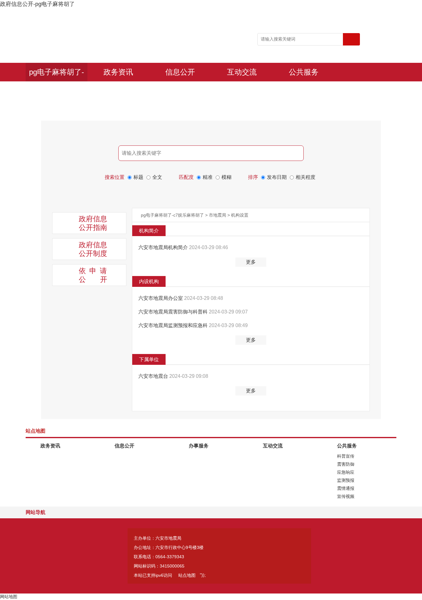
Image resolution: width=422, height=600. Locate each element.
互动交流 (242, 72)
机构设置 (239, 215)
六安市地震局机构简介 (163, 247)
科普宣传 (345, 456)
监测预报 (345, 480)
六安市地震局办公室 (161, 298)
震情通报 (345, 488)
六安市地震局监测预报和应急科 (173, 325)
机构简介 (149, 230)
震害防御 (345, 464)
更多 (251, 262)
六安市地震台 (153, 376)
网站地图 (8, 596)
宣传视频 (345, 496)
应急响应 (345, 472)
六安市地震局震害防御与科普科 (173, 311)
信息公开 (180, 72)
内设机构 (149, 281)
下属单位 (149, 359)
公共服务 (304, 72)
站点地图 (187, 575)
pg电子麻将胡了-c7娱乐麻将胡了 (56, 74)
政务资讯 (118, 72)
